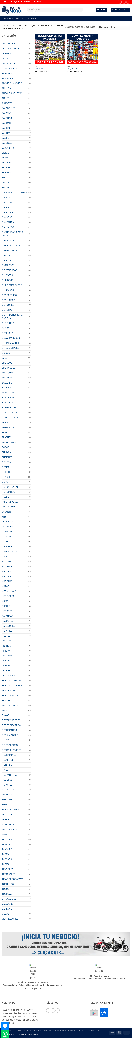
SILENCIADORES (10, 810)
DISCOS (6, 353)
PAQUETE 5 (40, 69)
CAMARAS (7, 217)
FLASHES (7, 437)
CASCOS (6, 260)
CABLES (6, 197)
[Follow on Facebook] (120, 2)
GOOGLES (7, 472)
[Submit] (81, 10)
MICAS (5, 601)
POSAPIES (7, 700)
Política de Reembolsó (40, 1031)
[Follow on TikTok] (128, 2)
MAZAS (5, 586)
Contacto (81, 1031)
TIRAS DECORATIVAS (12, 879)
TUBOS (5, 889)
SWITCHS (7, 834)
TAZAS (5, 864)
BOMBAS (6, 173)
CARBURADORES (11, 245)
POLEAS (6, 671)
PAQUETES (7, 621)
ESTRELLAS (8, 398)
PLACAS (6, 661)
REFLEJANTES (9, 730)
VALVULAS (7, 904)
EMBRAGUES (8, 368)
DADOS (5, 328)
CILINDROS (7, 280)
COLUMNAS (8, 290)
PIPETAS (6, 651)
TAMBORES (8, 844)
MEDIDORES (8, 596)
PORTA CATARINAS (11, 680)
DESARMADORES (11, 338)
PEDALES (7, 641)
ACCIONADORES (10, 48)
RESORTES (8, 760)
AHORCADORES (10, 63)
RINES (5, 770)
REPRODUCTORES (11, 750)
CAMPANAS (8, 222)
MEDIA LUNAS (9, 591)
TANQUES (7, 849)
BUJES (5, 182)
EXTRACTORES (10, 417)
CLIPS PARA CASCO (12, 285)
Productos (23, 18)
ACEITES (6, 53)
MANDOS (6, 561)
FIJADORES (8, 427)
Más (33, 18)
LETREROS (7, 527)
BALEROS (7, 118)
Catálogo (8, 18)
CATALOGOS (8, 265)
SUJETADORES (9, 829)
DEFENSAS (7, 333)
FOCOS (5, 447)
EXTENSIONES (9, 412)
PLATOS (6, 666)
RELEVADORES (10, 745)
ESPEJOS (7, 388)
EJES (4, 358)
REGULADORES (10, 735)
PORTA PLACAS (10, 695)
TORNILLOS (8, 884)
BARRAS (6, 133)
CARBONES (8, 240)
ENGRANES (8, 378)
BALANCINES (8, 108)
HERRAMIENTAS (10, 487)
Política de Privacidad (17, 1031)
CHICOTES (7, 275)
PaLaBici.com (94, 1031)
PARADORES (8, 626)
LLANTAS (6, 537)
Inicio (5, 25)
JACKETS (6, 512)
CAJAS (5, 207)
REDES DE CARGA (11, 725)
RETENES (7, 765)
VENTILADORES (10, 919)
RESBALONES (9, 755)
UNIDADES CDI (9, 899)
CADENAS (7, 202)
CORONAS (7, 310)
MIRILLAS (6, 606)
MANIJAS (6, 571)
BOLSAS (6, 168)
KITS (4, 517)
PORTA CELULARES (12, 685)
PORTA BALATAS (10, 676)
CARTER (6, 255)
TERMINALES (8, 874)
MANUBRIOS (8, 576)
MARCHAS (7, 581)
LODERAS (7, 546)
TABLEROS (7, 839)
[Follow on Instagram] (124, 2)
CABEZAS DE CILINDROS (14, 192)
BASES (5, 138)
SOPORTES (8, 819)
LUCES (5, 556)
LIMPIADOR (7, 532)
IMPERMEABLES (10, 502)
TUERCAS (7, 894)
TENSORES (8, 869)
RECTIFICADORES (11, 720)
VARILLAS (7, 909)
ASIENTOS (7, 103)
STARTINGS (8, 824)
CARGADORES (9, 250)
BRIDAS (6, 178)
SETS (4, 805)
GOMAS (6, 467)
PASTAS (6, 636)
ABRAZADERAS (10, 44)
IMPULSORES (9, 507)
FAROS (5, 422)
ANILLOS (6, 88)
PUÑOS (5, 710)
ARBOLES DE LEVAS (12, 93)
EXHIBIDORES (9, 408)
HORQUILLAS (8, 492)
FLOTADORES (9, 442)
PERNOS (6, 646)
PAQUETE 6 (72, 69)
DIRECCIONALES (10, 348)
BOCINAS (6, 163)
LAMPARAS (7, 522)
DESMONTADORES (11, 343)
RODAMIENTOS (9, 775)
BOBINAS (6, 158)
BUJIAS (5, 187)
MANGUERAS (8, 566)
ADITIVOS (7, 58)
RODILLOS (7, 780)
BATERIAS (7, 143)
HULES (5, 497)
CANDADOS (8, 227)
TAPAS (5, 854)
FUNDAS (6, 452)
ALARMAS (7, 73)
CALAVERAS (8, 212)
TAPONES (7, 859)
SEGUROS (7, 795)
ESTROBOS (8, 403)
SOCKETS (7, 814)
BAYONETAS (8, 148)
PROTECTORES (10, 705)
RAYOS (5, 715)
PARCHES (7, 631)
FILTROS (6, 432)
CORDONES (8, 305)
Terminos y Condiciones (63, 1031)
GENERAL (7, 462)
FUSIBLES (7, 457)
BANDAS (6, 123)
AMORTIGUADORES (12, 83)
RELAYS (6, 740)
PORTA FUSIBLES (11, 690)
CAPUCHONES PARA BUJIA (12, 234)
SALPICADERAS (10, 790)
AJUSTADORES (9, 68)
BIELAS (5, 153)
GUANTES (7, 477)
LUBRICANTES (9, 551)
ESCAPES (7, 383)
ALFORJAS (7, 78)
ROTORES (7, 785)
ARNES (5, 98)
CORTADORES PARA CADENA (12, 316)
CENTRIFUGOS (9, 270)
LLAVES (6, 542)
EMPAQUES (8, 373)
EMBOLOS (7, 363)
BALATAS (6, 113)
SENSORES (8, 800)
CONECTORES (9, 295)
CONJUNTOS (8, 300)
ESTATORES (8, 393)
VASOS (5, 914)
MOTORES (7, 611)
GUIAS (5, 482)
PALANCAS (7, 616)
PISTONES (7, 656)
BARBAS (6, 128)
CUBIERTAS (8, 323)
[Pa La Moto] (12, 10)
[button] (101, 10)
